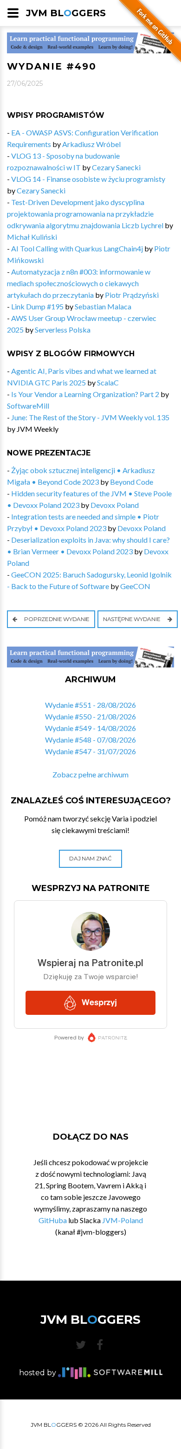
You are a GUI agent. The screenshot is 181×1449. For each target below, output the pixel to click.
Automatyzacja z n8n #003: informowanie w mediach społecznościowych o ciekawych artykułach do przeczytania (78, 283)
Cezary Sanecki (116, 167)
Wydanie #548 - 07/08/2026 (90, 739)
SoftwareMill (28, 405)
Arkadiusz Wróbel (91, 144)
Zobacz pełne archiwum (90, 774)
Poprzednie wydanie (56, 619)
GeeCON (135, 586)
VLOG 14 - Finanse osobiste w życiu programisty (88, 178)
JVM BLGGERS (66, 13)
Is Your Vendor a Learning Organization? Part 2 (85, 394)
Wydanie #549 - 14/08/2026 (90, 728)
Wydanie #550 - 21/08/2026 (90, 716)
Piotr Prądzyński (132, 294)
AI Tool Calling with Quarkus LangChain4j (77, 248)
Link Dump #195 (37, 306)
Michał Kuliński (32, 236)
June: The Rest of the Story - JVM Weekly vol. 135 (90, 417)
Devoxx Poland (114, 504)
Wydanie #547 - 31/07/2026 (90, 751)
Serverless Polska (62, 329)
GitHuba (53, 1220)
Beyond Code (131, 481)
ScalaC (108, 382)
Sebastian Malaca (103, 306)
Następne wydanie (132, 619)
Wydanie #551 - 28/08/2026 (90, 704)
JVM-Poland (122, 1220)
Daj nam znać (90, 858)
